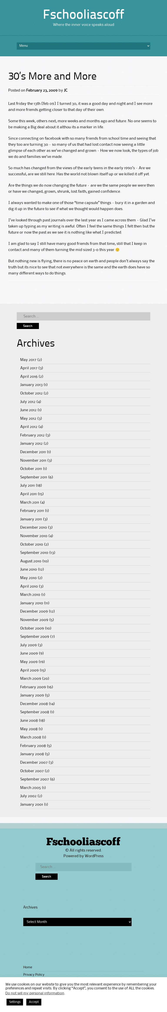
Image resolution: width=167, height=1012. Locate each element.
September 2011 (33, 477)
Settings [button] (14, 1002)
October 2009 (32, 628)
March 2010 (30, 594)
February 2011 (32, 511)
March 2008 (30, 737)
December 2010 (33, 527)
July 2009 (28, 645)
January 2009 (32, 695)
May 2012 (28, 418)
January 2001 (31, 804)
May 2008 (29, 729)
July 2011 (27, 485)
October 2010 (31, 544)
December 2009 (34, 611)
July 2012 (27, 402)
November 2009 (34, 620)
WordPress (94, 856)
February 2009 (33, 687)
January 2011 (31, 519)
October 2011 (31, 469)
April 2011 (28, 494)
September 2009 (34, 636)
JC (65, 90)
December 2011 (33, 452)
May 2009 (29, 662)
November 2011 (33, 460)
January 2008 (32, 754)
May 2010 (28, 578)
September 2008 (34, 712)
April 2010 (29, 586)
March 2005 (30, 788)
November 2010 (33, 536)
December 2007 (34, 762)
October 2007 (32, 771)
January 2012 (31, 443)
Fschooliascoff (83, 15)
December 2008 (34, 704)
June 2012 (28, 410)
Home (27, 967)
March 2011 (29, 502)
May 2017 (28, 360)
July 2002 (28, 796)
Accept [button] (34, 1002)
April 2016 (29, 376)
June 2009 (29, 653)
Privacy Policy (33, 974)
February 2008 (33, 746)
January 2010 (31, 603)
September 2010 (34, 552)
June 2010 (28, 569)
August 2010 (30, 561)
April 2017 (28, 368)
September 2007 (34, 779)
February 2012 (32, 435)
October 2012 (31, 393)
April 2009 (29, 670)
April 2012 (28, 427)
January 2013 (31, 385)
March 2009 (30, 678)
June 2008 (29, 720)
